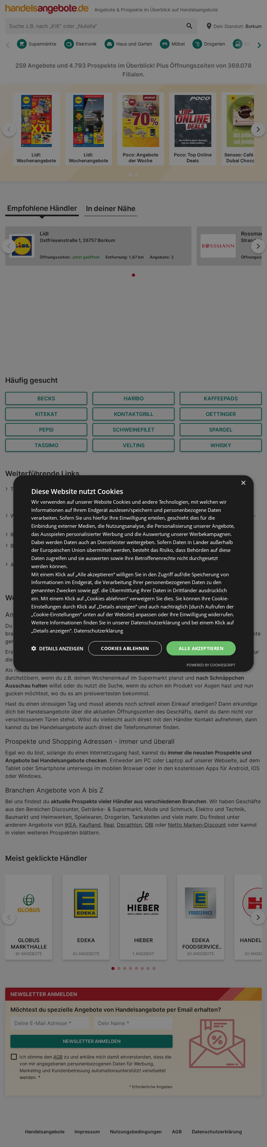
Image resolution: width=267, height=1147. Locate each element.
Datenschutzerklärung (98, 630)
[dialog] (133, 573)
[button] (57, 648)
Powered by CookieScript (211, 664)
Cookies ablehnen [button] (125, 648)
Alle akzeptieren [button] (201, 648)
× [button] (243, 482)
